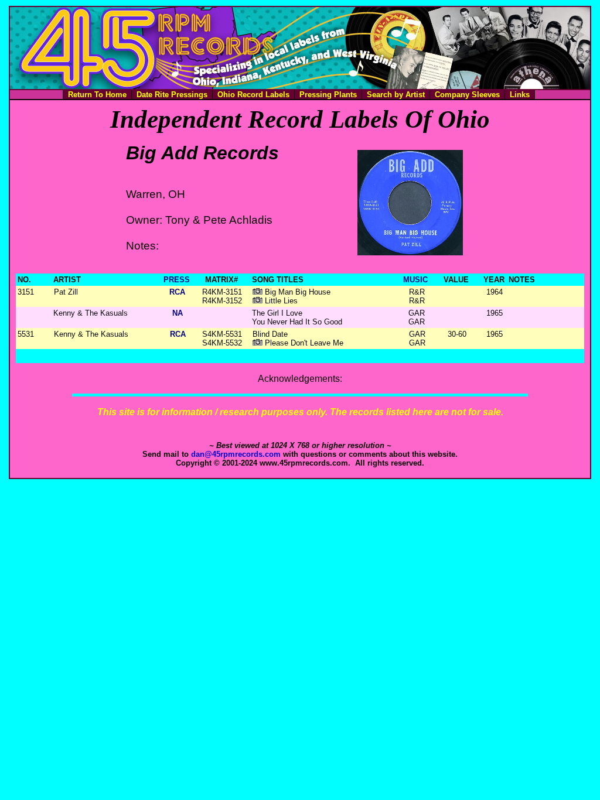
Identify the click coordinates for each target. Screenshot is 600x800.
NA (177, 313)
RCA (177, 292)
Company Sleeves (467, 94)
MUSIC (415, 279)
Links (520, 94)
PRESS (176, 279)
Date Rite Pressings (172, 94)
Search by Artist (396, 94)
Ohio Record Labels (253, 94)
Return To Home (97, 94)
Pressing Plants (328, 94)
